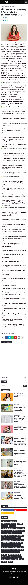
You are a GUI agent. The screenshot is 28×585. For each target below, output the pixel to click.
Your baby (12, 557)
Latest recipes (19, 540)
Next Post (24, 377)
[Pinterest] (15, 337)
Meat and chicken (16, 545)
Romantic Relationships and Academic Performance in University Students (20, 485)
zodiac (10, 561)
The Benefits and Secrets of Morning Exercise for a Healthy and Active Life (20, 474)
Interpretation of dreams (7, 540)
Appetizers (4, 521)
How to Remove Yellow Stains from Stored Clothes (20, 463)
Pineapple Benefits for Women (20, 395)
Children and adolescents (8, 528)
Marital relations (6, 545)
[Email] (19, 337)
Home (2, 6)
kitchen (21, 559)
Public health (20, 549)
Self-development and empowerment (10, 552)
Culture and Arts (6, 530)
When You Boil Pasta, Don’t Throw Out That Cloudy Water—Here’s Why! (20, 453)
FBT (24, 582)
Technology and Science (14, 554)
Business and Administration (8, 523)
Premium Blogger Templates (14, 582)
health (15, 559)
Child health (12, 526)
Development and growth (18, 530)
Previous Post (5, 377)
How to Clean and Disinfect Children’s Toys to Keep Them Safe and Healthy (19, 408)
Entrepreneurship (16, 533)
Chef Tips (20, 523)
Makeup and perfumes (17, 542)
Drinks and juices (6, 533)
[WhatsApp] (7, 20)
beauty (19, 557)
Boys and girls (12, 521)
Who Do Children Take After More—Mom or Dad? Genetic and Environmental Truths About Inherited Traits (20, 441)
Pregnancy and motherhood (8, 549)
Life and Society (6, 542)
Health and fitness (6, 537)
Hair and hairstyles (18, 535)
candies (4, 559)
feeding (10, 559)
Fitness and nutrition (7, 535)
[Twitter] (5, 20)
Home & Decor (16, 537)
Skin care (4, 554)
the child (4, 561)
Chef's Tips (4, 526)
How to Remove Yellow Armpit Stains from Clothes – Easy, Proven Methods (20, 419)
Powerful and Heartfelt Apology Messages (20, 428)
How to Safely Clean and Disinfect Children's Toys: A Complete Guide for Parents (19, 497)
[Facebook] (3, 20)
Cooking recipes (20, 528)
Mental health (5, 547)
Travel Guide (5, 557)
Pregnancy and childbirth (10, 6)
